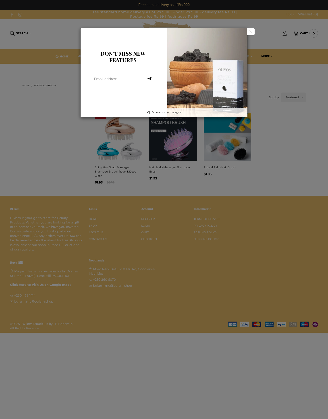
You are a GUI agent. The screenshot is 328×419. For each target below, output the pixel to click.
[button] (149, 78)
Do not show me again (167, 112)
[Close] (251, 31)
